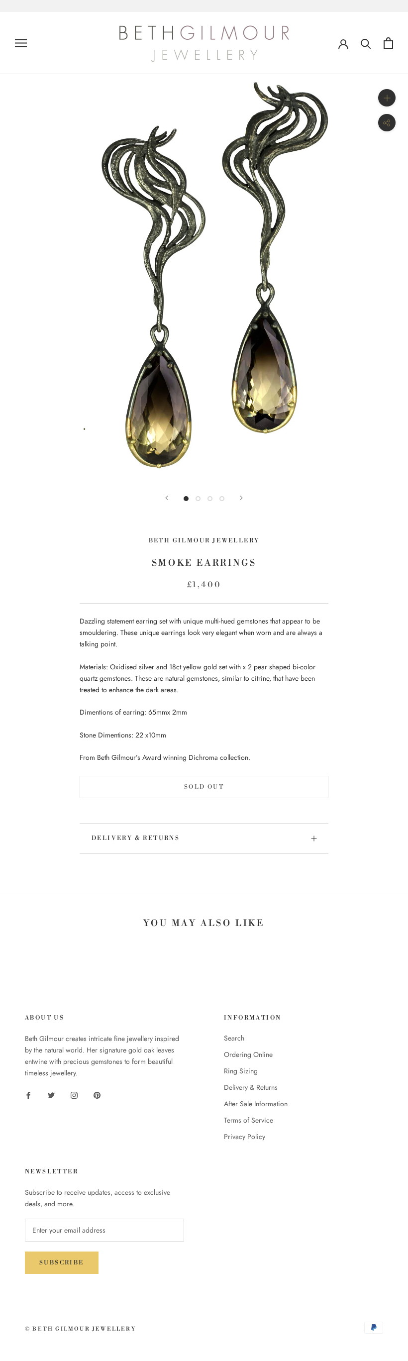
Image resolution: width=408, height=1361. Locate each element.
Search (234, 1038)
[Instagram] (74, 1094)
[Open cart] (388, 43)
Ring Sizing (241, 1071)
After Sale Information (256, 1104)
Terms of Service (248, 1120)
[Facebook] (28, 1094)
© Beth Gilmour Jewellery (80, 1329)
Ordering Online (248, 1054)
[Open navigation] (21, 43)
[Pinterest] (97, 1094)
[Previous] (166, 498)
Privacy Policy (244, 1137)
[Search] (366, 43)
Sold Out (204, 787)
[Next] (241, 498)
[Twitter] (51, 1094)
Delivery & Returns (136, 838)
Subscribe (61, 1262)
